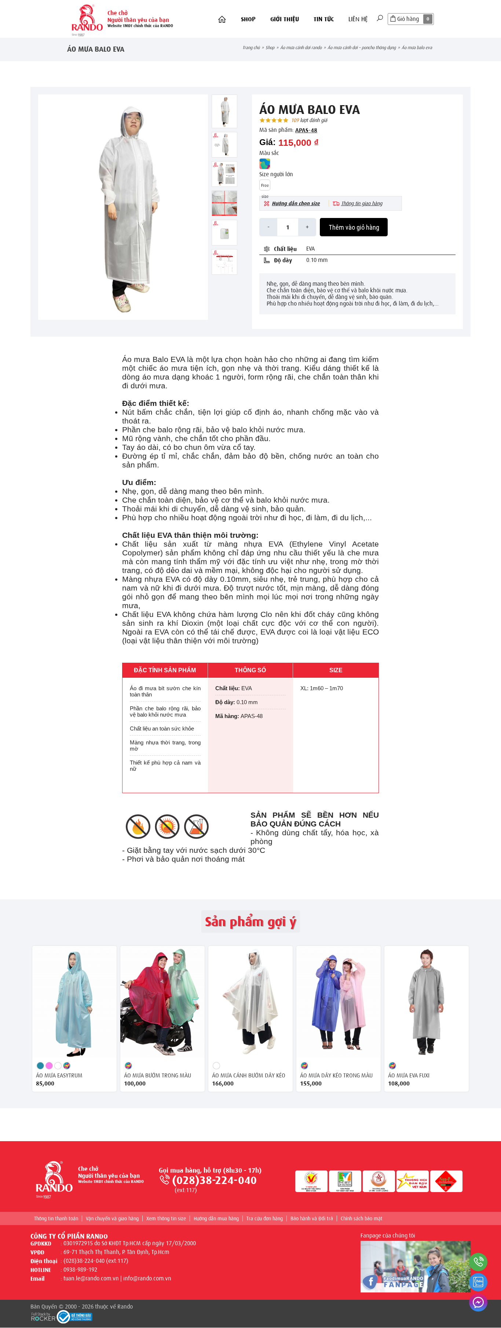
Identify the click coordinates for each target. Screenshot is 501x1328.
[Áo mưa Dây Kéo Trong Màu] (338, 1002)
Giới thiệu (284, 19)
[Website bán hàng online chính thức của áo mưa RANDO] (87, 19)
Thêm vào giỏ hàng (354, 227)
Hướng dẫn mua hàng (216, 1218)
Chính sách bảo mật (362, 1218)
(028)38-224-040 (214, 1180)
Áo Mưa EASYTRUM (59, 1075)
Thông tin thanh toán (56, 1218)
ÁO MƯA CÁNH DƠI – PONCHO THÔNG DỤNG (362, 47)
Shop (248, 19)
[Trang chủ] (222, 19)
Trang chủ (251, 47)
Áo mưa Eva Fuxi (408, 1075)
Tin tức (324, 19)
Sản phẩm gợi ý (250, 921)
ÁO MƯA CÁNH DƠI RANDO (301, 47)
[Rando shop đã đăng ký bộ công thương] (74, 1317)
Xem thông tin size (166, 1218)
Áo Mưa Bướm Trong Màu (157, 1075)
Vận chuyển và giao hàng (112, 1218)
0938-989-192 (80, 1269)
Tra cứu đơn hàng (264, 1218)
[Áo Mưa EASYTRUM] (74, 1002)
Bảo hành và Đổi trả (311, 1218)
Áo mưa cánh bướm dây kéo (248, 1075)
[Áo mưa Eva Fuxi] (426, 1002)
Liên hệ (358, 19)
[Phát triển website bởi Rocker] (43, 1316)
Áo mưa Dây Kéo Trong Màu (336, 1075)
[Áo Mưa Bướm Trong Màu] (162, 1002)
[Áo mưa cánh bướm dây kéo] (250, 1002)
